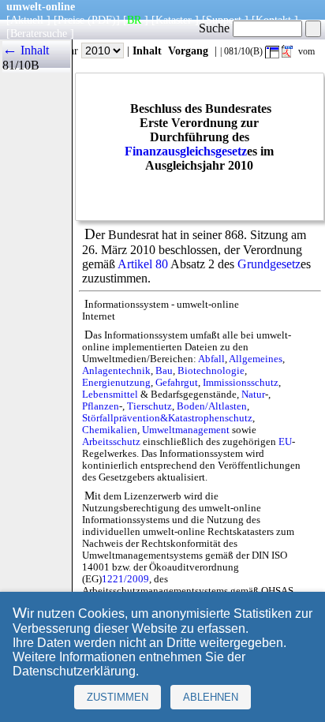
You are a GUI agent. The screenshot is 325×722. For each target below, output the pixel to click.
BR (134, 19)
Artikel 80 (143, 264)
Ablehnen (210, 697)
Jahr (70, 50)
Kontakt (273, 19)
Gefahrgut (176, 382)
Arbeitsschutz (111, 441)
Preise (71, 19)
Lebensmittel (110, 394)
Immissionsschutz (240, 382)
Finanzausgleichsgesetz (186, 151)
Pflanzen (100, 406)
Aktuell (26, 19)
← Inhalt (25, 50)
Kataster (173, 19)
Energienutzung (116, 382)
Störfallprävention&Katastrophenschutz (167, 418)
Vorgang (188, 50)
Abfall (211, 359)
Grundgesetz (269, 264)
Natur (253, 394)
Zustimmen (117, 697)
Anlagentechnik (116, 370)
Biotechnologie (211, 370)
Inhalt (147, 50)
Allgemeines (255, 359)
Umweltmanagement (186, 430)
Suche (216, 28)
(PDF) (102, 19)
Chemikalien (109, 430)
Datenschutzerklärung (74, 671)
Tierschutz (149, 406)
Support (223, 19)
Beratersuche (38, 33)
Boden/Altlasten (212, 406)
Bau (164, 370)
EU (285, 441)
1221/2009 (125, 579)
